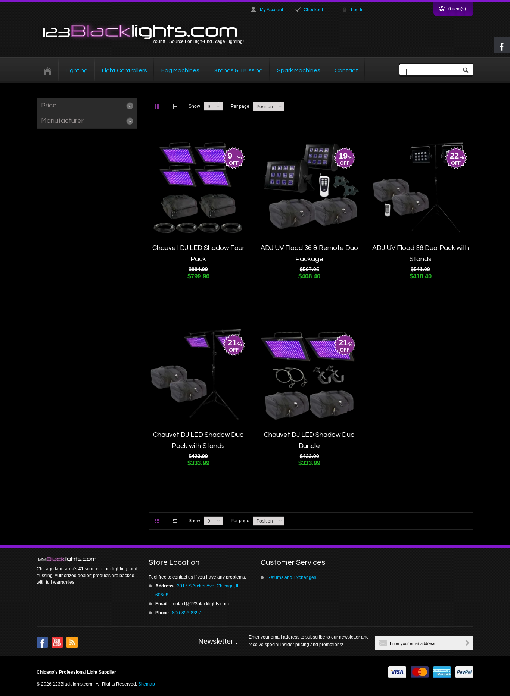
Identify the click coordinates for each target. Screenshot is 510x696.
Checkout (313, 9)
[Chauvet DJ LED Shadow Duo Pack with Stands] (198, 374)
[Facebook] (42, 642)
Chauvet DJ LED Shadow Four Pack (198, 253)
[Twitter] (57, 642)
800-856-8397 (186, 612)
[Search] (467, 70)
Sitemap (146, 684)
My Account (271, 9)
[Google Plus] (72, 642)
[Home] (48, 70)
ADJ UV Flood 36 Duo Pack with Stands (420, 253)
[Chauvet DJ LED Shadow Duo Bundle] (309, 374)
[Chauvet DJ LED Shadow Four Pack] (198, 187)
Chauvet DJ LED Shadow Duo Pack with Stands (198, 440)
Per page (240, 106)
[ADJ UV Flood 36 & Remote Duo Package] (309, 187)
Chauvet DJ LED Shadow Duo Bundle (309, 440)
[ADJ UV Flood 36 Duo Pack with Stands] (420, 187)
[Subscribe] (467, 643)
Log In (357, 9)
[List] (174, 106)
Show (194, 106)
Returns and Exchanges (291, 577)
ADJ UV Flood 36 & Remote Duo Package (309, 253)
